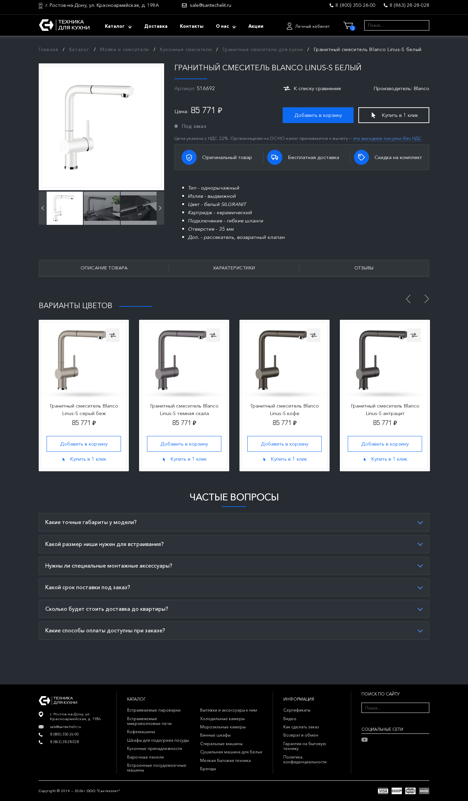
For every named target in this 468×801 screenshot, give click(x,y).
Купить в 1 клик (400, 115)
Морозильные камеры (223, 726)
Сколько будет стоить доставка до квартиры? (106, 608)
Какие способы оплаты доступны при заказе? (105, 630)
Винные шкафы (215, 735)
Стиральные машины (221, 743)
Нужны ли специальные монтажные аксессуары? (108, 565)
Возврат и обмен (300, 735)
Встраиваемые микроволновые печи (149, 721)
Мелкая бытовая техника (225, 760)
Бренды (208, 768)
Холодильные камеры (222, 718)
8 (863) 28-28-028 (409, 5)
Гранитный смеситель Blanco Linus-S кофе (284, 409)
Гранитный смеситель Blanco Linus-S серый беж (84, 409)
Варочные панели (145, 757)
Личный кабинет (312, 26)
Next (426, 299)
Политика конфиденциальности (305, 759)
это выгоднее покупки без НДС (387, 138)
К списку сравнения (317, 88)
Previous (408, 299)
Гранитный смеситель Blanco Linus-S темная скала (184, 409)
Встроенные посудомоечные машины (156, 768)
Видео (289, 718)
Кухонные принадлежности (154, 748)
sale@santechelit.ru (210, 5)
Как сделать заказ (301, 726)
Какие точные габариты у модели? (91, 522)
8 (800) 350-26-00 (355, 5)
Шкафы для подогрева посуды (158, 740)
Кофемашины (141, 731)
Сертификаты (296, 710)
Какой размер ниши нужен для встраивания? (104, 544)
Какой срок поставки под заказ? (87, 587)
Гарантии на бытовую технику (304, 746)
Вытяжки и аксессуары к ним (228, 710)
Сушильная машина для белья (231, 751)
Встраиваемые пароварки (154, 710)
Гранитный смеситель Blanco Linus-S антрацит (385, 409)
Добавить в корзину (318, 115)
